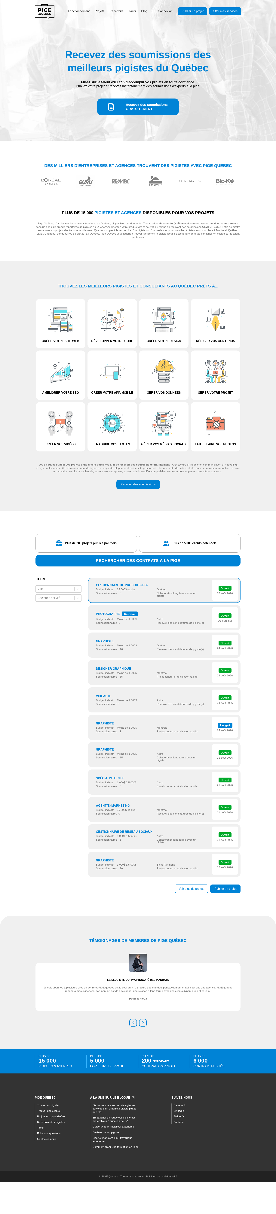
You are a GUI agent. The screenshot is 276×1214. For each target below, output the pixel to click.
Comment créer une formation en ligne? (116, 1146)
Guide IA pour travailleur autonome (113, 1126)
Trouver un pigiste (48, 1105)
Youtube (179, 1122)
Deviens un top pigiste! (106, 1132)
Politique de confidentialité (161, 1176)
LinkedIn (179, 1110)
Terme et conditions (132, 1176)
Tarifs (132, 11)
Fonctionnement (79, 11)
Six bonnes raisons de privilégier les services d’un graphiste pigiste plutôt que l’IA (114, 1108)
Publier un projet (193, 11)
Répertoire (116, 11)
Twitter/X (179, 1116)
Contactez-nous (46, 1138)
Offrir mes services (225, 11)
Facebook (180, 1105)
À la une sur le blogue (110, 1097)
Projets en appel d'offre (51, 1116)
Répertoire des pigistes (51, 1122)
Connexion (165, 11)
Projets (99, 11)
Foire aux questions (49, 1133)
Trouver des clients (48, 1110)
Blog (144, 11)
